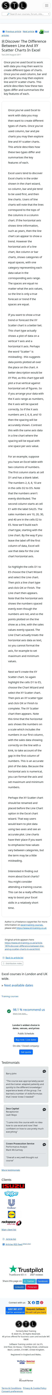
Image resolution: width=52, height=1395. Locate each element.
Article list (11, 1239)
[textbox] (26, 14)
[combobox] (26, 14)
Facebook (43, 1281)
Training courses (10, 996)
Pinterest (32, 1287)
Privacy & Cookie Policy (34, 1388)
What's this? (27, 1244)
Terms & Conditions (11, 1388)
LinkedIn (19, 1287)
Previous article (13, 31)
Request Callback (36, 1309)
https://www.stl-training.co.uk (31, 928)
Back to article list (14, 957)
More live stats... (20, 1013)
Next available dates (18, 985)
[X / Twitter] (29, 1302)
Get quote (26, 1052)
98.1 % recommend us (29, 1010)
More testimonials (11, 1170)
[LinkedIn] (37, 1302)
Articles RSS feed (14, 1244)
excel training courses (32, 924)
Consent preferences (12, 1391)
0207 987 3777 (15, 1309)
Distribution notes (14, 963)
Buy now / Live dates (26, 1039)
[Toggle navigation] (46, 5)
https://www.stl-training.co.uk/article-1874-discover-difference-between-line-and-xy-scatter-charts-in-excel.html (24, 946)
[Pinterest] (41, 1302)
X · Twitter (29, 1281)
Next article (28, 31)
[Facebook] (33, 1302)
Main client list (9, 1229)
